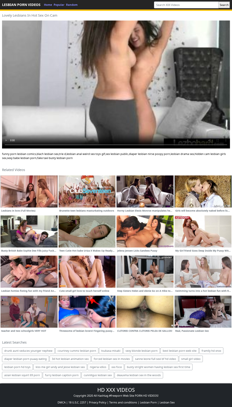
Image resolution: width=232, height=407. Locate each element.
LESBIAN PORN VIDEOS (21, 4)
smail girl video (191, 359)
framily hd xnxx (211, 351)
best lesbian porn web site (180, 351)
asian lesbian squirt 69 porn (22, 375)
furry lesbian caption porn (62, 375)
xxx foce (116, 367)
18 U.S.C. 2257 (77, 402)
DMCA (62, 402)
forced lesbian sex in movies (112, 359)
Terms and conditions (123, 402)
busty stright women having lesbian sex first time (158, 367)
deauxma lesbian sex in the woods (139, 375)
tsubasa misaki (110, 351)
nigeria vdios (98, 367)
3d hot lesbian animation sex (70, 359)
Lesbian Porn (148, 402)
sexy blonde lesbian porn (142, 351)
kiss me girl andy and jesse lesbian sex (60, 367)
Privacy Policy (97, 402)
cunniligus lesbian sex (98, 375)
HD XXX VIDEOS (116, 389)
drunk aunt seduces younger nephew (28, 351)
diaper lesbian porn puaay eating (25, 359)
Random (72, 5)
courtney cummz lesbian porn (77, 351)
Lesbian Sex (167, 402)
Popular (59, 5)
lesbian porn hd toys (17, 367)
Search (224, 5)
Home (48, 5)
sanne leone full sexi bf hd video (155, 359)
